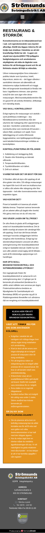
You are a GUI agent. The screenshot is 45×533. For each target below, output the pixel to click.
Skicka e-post (24, 502)
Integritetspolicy (26, 481)
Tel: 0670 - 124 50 (24, 505)
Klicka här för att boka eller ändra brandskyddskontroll (22, 315)
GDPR (15, 481)
